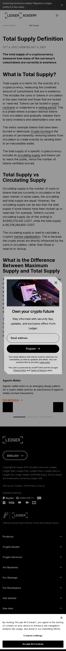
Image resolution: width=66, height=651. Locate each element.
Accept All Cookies (33, 644)
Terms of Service (39, 370)
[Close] (61, 617)
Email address (19, 338)
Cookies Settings (32, 635)
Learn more (45, 362)
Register (31, 348)
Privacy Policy (19, 370)
